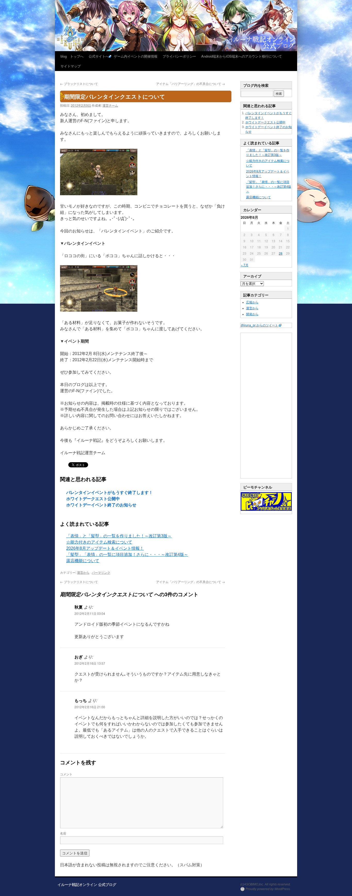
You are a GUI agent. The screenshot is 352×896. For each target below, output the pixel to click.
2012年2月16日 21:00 (89, 707)
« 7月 (244, 265)
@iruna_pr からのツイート (259, 325)
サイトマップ (71, 66)
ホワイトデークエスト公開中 (93, 499)
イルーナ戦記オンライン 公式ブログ (86, 884)
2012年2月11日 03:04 (89, 613)
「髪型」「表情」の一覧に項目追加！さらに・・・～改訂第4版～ (127, 554)
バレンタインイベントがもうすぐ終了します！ (109, 492)
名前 (63, 833)
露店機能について (82, 561)
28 (280, 253)
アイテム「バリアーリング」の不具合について (190, 83)
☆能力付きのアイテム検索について (99, 542)
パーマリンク (101, 572)
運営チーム (110, 105)
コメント (66, 774)
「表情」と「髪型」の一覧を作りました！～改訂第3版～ (119, 536)
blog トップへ (72, 56)
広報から (252, 302)
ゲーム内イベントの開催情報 (135, 56)
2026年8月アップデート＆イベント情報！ (105, 548)
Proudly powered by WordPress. (268, 889)
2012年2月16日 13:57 (89, 663)
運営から (83, 572)
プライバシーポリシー (179, 56)
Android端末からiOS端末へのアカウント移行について (241, 56)
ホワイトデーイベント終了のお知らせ (101, 505)
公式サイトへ (99, 56)
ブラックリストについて (79, 83)
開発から (252, 314)
